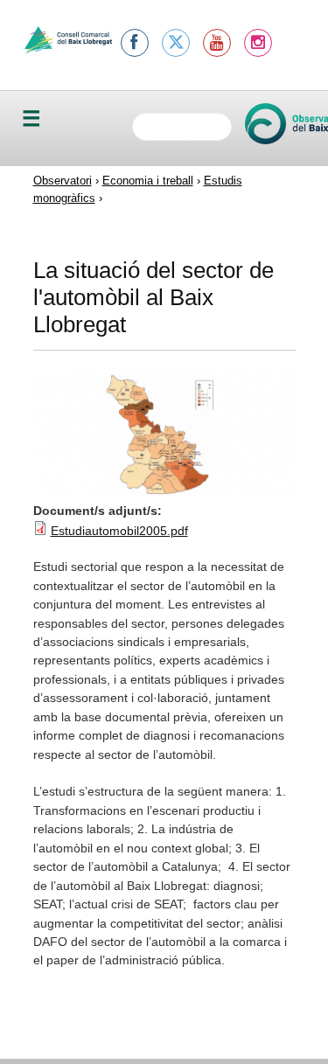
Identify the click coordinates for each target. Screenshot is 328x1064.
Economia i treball (147, 180)
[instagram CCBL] (258, 43)
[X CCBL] (176, 43)
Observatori (62, 180)
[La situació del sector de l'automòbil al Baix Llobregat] (164, 492)
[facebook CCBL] (135, 43)
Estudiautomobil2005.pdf (119, 531)
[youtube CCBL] (217, 43)
